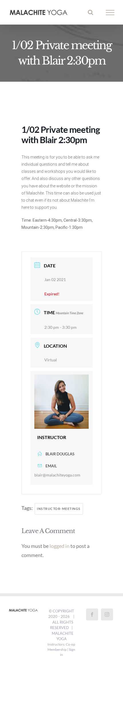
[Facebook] (92, 616)
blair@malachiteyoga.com (57, 476)
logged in (59, 547)
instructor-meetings (59, 510)
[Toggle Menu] (110, 13)
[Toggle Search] (90, 13)
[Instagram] (107, 616)
